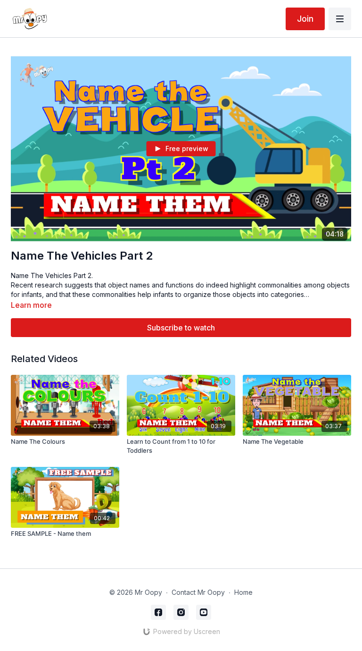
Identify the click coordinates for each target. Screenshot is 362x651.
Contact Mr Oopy (198, 592)
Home (243, 592)
